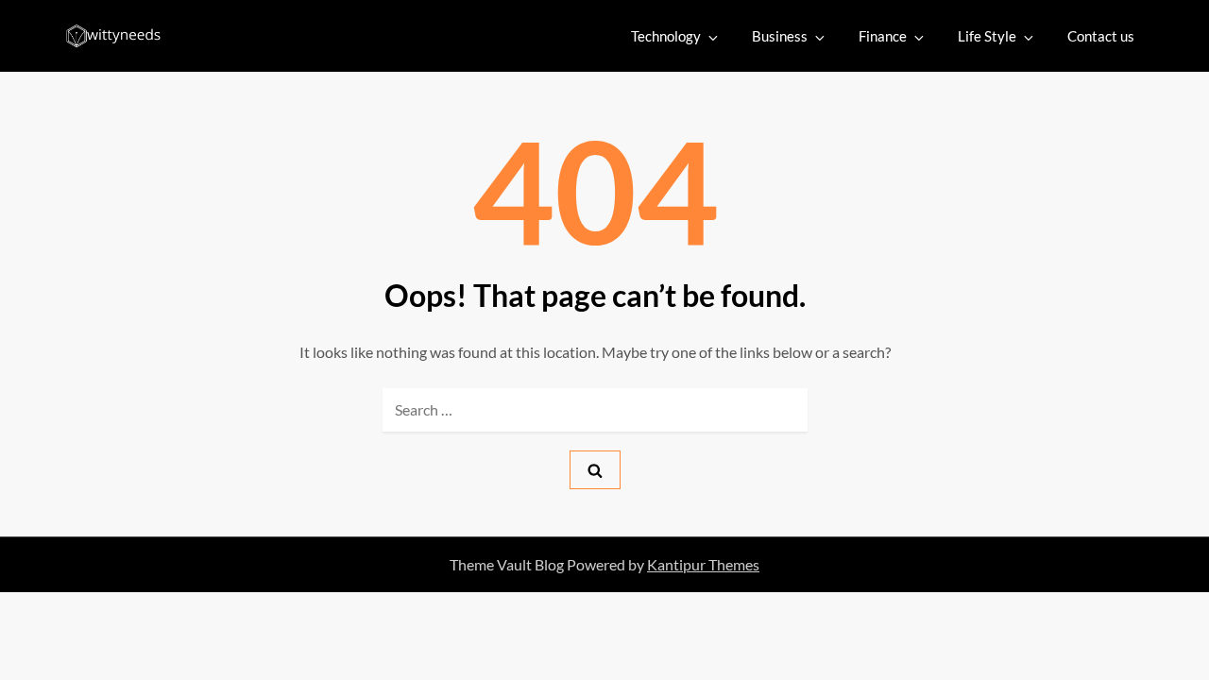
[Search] (595, 469)
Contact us (1100, 35)
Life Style (987, 35)
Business (780, 35)
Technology (666, 35)
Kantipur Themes (703, 564)
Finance (883, 35)
